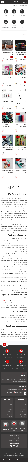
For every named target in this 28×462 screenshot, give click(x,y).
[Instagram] (17, 446)
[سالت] (6, 12)
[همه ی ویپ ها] (22, 12)
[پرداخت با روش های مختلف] (7, 362)
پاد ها (14, 15)
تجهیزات (14, 25)
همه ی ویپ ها (22, 15)
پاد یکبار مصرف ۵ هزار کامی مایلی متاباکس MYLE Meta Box (7, 126)
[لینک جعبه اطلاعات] (2, 2)
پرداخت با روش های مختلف (7, 365)
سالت (6, 15)
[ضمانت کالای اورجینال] (21, 351)
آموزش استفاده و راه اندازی (7, 354)
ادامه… (13, 381)
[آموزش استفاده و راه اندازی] (7, 351)
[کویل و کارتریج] (6, 22)
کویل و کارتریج (6, 25)
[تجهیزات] (14, 22)
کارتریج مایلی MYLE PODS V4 (7, 77)
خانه (26, 5)
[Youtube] (14, 446)
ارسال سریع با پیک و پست (20, 365)
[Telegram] (11, 446)
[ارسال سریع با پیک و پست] (21, 362)
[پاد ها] (14, 12)
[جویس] (22, 22)
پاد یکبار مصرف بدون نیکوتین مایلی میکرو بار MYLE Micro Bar (22, 149)
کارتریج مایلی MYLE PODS (8, 102)
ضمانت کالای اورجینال (21, 354)
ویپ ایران (12, 2)
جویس (22, 25)
